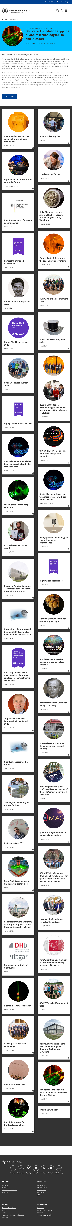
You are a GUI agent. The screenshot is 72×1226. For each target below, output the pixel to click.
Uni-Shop (5, 1217)
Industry (5, 1192)
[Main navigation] (66, 10)
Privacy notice (42, 1187)
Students (5, 1185)
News (6, 19)
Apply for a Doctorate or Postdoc (13, 1215)
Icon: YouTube (43, 1168)
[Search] (62, 10)
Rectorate (40, 1208)
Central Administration (44, 1215)
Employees (5, 1187)
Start (2, 19)
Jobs (4, 1213)
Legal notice (41, 1185)
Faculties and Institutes (45, 1210)
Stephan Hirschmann (44, 28)
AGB (38, 1195)
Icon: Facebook (13, 1168)
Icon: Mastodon (36, 1168)
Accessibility (41, 1190)
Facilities (40, 1213)
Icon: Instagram (21, 1168)
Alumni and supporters (9, 1190)
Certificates (41, 1192)
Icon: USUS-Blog (59, 1168)
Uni (50, 2)
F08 (63, 2)
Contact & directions (9, 1208)
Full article (10, 97)
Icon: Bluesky (28, 1168)
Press (4, 1210)
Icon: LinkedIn (51, 1168)
